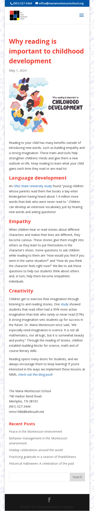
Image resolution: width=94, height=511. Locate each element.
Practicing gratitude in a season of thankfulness (42, 457)
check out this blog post (35, 374)
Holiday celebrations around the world (36, 450)
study (64, 304)
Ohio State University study (33, 186)
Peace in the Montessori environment (35, 431)
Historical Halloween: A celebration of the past (41, 463)
